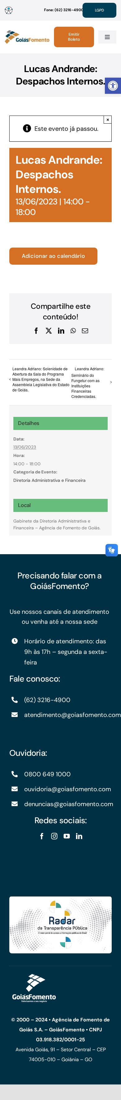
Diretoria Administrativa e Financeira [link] (49, 480)
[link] (113, 86)
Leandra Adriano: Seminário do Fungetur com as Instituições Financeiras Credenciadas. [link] (87, 382)
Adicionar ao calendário (53, 256)
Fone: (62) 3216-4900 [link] (63, 9)
